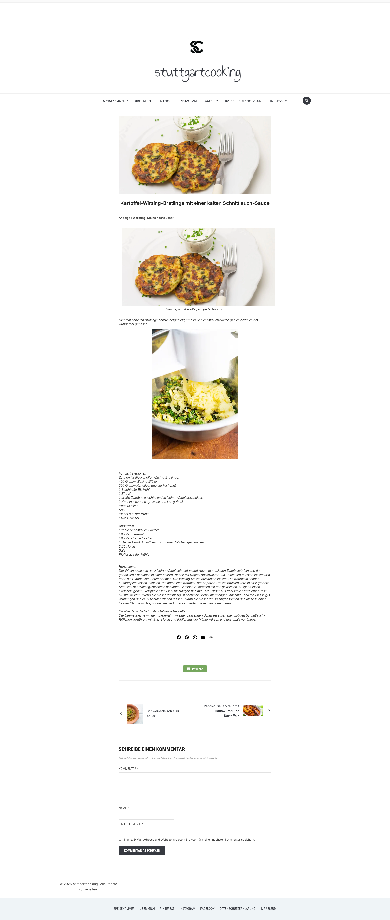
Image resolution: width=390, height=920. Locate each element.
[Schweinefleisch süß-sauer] (135, 713)
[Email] (203, 637)
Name (124, 808)
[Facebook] (179, 637)
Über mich (143, 101)
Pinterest (165, 101)
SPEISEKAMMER (114, 101)
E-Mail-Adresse (131, 824)
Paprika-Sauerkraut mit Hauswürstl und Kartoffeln (221, 711)
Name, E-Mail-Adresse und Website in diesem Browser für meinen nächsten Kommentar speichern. (189, 839)
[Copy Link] (211, 637)
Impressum (278, 101)
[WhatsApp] (195, 637)
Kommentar (129, 769)
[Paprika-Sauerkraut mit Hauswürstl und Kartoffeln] (253, 710)
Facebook (211, 101)
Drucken (198, 668)
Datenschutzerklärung (244, 101)
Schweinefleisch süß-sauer (163, 713)
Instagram (188, 101)
